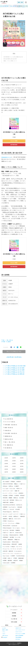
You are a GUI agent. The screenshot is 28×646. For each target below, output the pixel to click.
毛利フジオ (19, 488)
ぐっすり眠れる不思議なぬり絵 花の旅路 (13, 368)
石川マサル (16, 511)
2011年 (21, 466)
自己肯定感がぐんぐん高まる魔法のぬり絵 (13, 56)
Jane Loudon (6, 562)
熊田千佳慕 (5, 502)
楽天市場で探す (14, 144)
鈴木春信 (12, 530)
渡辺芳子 (16, 560)
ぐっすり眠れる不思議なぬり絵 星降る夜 (13, 374)
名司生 (4, 539)
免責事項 (19, 643)
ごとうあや (5, 488)
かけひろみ (5, 530)
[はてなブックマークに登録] (17, 347)
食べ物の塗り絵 (8, 447)
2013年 (6, 466)
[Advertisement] (14, 69)
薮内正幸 (11, 551)
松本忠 (10, 516)
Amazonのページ (6, 157)
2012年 (14, 466)
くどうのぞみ (6, 546)
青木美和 (5, 497)
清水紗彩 (20, 507)
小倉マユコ (22, 483)
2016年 (6, 463)
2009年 (14, 469)
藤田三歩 (11, 518)
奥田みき (16, 497)
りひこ (23, 528)
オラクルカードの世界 (20, 633)
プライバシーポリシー (11, 643)
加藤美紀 (18, 530)
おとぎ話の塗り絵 (9, 418)
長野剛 (4, 560)
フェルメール (6, 548)
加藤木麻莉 (21, 558)
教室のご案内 (20, 2)
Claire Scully (19, 532)
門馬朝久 (13, 481)
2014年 (21, 463)
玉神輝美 (13, 562)
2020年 (21, 457)
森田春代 (5, 518)
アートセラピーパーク (14, 606)
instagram (5, 637)
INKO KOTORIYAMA (8, 483)
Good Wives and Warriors (9, 504)
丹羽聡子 (11, 495)
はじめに (4, 628)
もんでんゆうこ (12, 507)
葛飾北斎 (23, 516)
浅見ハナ (10, 558)
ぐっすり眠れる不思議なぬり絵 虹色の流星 (14, 366)
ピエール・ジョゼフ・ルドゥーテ (10, 514)
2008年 (21, 469)
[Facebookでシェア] (11, 347)
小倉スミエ (22, 514)
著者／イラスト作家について (10, 60)
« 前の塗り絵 (9, 357)
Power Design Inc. (7, 511)
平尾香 (15, 558)
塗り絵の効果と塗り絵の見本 (10, 58)
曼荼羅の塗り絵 (8, 436)
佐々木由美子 (6, 481)
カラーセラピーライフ (20, 629)
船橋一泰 (17, 490)
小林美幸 (17, 495)
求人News (18, 639)
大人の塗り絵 (3, 6)
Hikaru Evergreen (7, 528)
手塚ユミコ (5, 509)
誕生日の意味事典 (19, 635)
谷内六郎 (5, 551)
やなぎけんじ (11, 521)
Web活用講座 (18, 637)
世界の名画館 (14, 621)
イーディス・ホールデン (16, 548)
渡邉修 (21, 560)
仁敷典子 (9, 341)
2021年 (14, 457)
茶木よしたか (19, 500)
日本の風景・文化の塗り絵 (11, 433)
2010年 (6, 469)
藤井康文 (10, 560)
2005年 (21, 472)
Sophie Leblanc (7, 542)
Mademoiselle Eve (14, 535)
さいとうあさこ (16, 528)
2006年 (14, 472)
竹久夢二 (5, 516)
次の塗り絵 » (18, 357)
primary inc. (19, 504)
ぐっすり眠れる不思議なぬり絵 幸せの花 (13, 372)
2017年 (21, 460)
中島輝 (3, 341)
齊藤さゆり (17, 539)
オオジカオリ (18, 518)
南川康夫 (12, 537)
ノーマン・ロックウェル (8, 523)
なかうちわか (6, 555)
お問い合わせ (5, 635)
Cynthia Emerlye (20, 555)
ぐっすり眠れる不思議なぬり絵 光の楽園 (13, 370)
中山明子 (18, 509)
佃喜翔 (20, 544)
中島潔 (4, 521)
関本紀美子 (14, 544)
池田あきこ (16, 516)
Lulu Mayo (5, 535)
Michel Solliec (15, 542)
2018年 (14, 460)
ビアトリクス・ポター (8, 490)
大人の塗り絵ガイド (4, 2)
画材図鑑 (14, 615)
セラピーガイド (19, 631)
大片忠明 (22, 497)
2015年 (14, 463)
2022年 (6, 457)
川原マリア (5, 532)
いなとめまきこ (18, 551)
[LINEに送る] (20, 347)
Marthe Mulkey (6, 544)
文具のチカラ (18, 628)
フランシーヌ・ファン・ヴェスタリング (12, 553)
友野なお (11, 486)
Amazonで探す (14, 140)
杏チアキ (12, 532)
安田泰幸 (5, 507)
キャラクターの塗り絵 (10, 421)
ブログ (3, 633)
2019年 (6, 460)
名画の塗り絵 (8, 430)
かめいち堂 (5, 500)
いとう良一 (18, 537)
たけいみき (12, 488)
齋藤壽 (10, 497)
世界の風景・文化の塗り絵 (11, 424)
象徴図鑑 (14, 612)
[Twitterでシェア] (14, 347)
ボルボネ (12, 509)
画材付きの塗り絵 (9, 439)
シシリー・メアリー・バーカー (10, 493)
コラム (3, 631)
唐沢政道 (12, 500)
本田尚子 (19, 481)
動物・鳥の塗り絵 (9, 427)
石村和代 (21, 493)
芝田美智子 (5, 537)
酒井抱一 (12, 502)
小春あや (13, 546)
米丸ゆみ (5, 486)
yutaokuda (14, 525)
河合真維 (5, 495)
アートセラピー (14, 609)
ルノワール (19, 546)
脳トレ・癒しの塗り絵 (11, 6)
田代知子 (23, 495)
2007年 (6, 472)
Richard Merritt (6, 525)
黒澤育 (21, 535)
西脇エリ (16, 483)
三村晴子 (13, 555)
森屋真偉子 (10, 539)
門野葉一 (18, 523)
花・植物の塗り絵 (9, 445)
